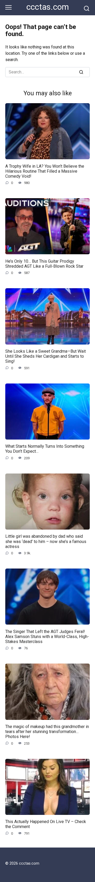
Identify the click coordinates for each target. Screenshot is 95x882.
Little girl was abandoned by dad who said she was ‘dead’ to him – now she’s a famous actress (45, 541)
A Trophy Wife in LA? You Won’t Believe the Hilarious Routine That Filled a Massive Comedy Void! (44, 170)
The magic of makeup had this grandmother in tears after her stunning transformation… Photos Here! (47, 731)
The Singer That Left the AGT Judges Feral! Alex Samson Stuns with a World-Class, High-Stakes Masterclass (47, 636)
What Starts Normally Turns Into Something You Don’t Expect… (44, 449)
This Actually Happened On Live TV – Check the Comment (45, 824)
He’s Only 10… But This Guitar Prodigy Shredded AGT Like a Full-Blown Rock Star (44, 263)
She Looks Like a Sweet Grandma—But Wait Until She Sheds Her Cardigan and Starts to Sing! (45, 356)
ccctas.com (47, 7)
